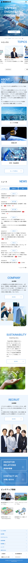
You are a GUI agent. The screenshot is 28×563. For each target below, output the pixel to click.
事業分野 (14, 143)
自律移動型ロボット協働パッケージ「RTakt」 (21, 517)
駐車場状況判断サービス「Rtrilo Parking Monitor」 (6, 517)
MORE (14, 297)
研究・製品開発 (14, 163)
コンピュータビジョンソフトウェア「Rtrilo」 (21, 503)
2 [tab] (9, 38)
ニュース (2, 547)
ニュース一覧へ (23, 267)
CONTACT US (11, 478)
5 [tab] (19, 38)
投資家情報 (3, 540)
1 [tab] (6, 38)
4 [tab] (16, 38)
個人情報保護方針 (18, 553)
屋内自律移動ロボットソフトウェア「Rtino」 (7, 503)
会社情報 (2, 534)
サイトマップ (17, 557)
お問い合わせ (3, 550)
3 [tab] (13, 38)
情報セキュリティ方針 (5, 557)
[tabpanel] (14, 18)
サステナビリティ (4, 537)
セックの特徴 (14, 123)
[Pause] (22, 38)
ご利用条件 (3, 553)
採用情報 (2, 543)
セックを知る (14, 171)
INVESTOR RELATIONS (10, 465)
